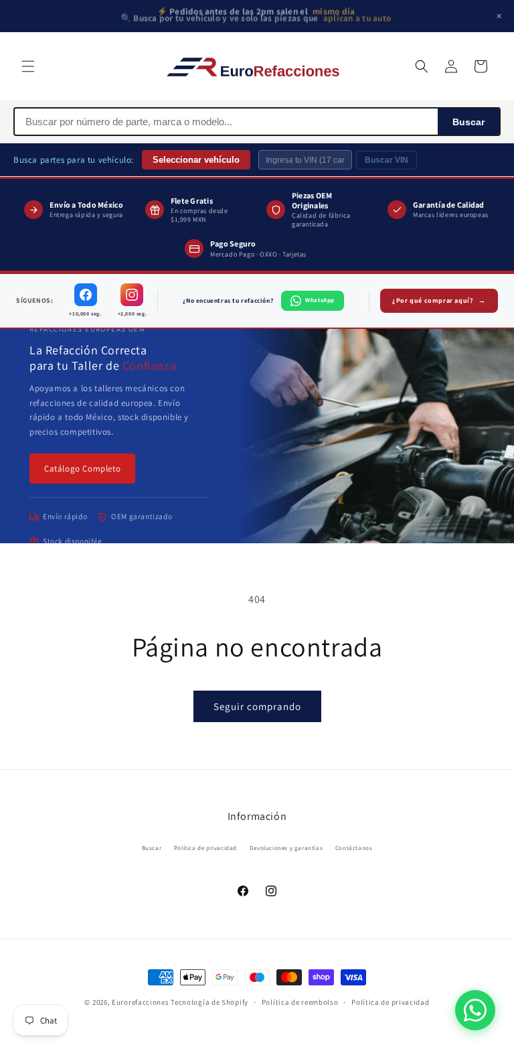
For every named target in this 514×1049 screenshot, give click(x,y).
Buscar (468, 122)
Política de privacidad (205, 848)
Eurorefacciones (140, 1002)
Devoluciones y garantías (286, 848)
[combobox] (226, 122)
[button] (28, 66)
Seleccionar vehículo (196, 160)
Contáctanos (354, 848)
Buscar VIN (386, 160)
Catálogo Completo (82, 468)
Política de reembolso (300, 1002)
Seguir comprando (257, 706)
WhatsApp (320, 300)
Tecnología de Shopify (209, 1002)
